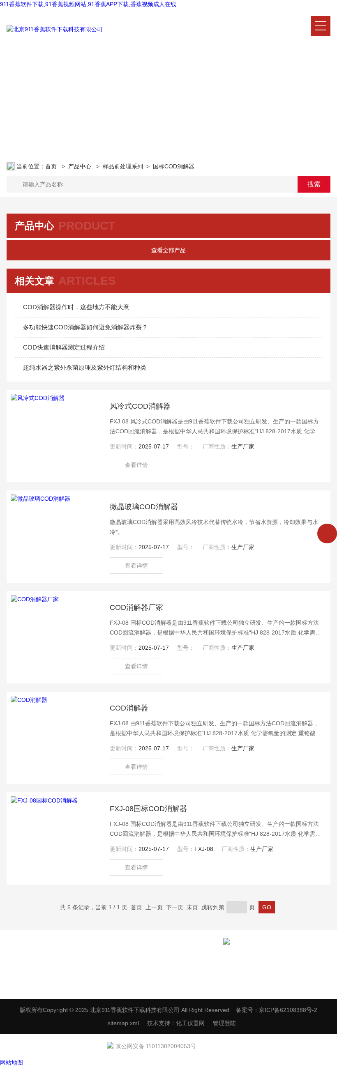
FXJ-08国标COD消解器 (148, 809)
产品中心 (80, 166)
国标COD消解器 (173, 166)
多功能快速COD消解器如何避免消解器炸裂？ (85, 327)
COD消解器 (129, 708)
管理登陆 (224, 1023)
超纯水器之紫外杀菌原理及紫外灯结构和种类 (84, 367)
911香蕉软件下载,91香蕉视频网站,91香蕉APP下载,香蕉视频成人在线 (88, 4)
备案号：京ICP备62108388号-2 (276, 1010)
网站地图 (11, 1062)
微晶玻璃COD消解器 (144, 507)
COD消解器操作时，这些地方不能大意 (76, 307)
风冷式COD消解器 (140, 406)
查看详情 (136, 465)
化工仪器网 (190, 1023)
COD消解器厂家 (136, 607)
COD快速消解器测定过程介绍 (64, 347)
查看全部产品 (168, 250)
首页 (51, 166)
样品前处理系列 (123, 166)
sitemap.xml (123, 1023)
